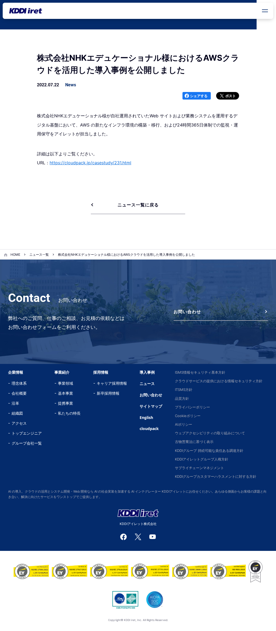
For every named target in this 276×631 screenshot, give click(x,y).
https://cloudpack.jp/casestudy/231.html (90, 162)
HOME (15, 255)
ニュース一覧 (39, 255)
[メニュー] (265, 10)
